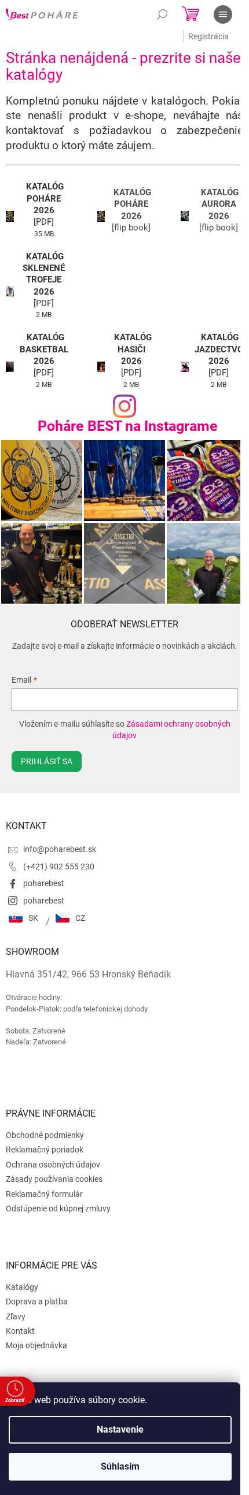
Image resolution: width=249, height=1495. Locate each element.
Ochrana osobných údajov (53, 1164)
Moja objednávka (36, 1345)
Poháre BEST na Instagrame (128, 426)
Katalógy (22, 1287)
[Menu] (223, 14)
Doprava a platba (37, 1301)
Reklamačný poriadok (44, 1149)
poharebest (43, 883)
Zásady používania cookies (54, 1179)
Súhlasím (120, 1466)
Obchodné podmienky (45, 1135)
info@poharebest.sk (59, 849)
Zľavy (15, 1316)
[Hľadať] (162, 14)
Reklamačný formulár (44, 1194)
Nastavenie (120, 1429)
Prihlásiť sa (46, 761)
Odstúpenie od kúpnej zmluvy (58, 1208)
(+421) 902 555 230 (58, 866)
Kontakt (20, 1331)
